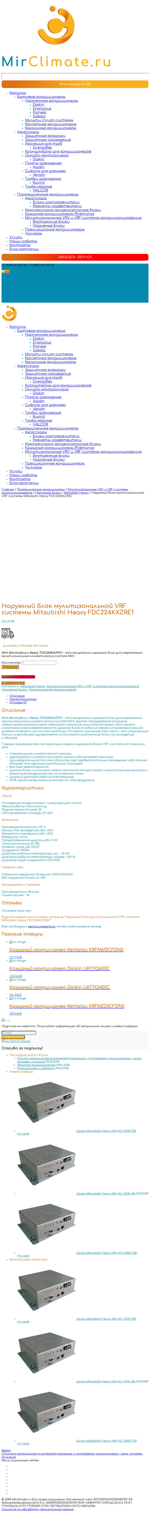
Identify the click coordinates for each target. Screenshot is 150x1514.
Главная (8, 489)
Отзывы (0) (18, 702)
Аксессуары (28, 132)
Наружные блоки (49, 226)
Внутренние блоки (51, 222)
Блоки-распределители (56, 202)
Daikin (38, 105)
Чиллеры (33, 233)
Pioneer (40, 112)
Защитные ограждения (48, 140)
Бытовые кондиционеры (41, 97)
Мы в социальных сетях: (20, 274)
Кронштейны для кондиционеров (58, 151)
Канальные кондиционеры (50, 128)
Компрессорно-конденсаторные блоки (63, 210)
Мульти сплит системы (49, 120)
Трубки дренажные (43, 179)
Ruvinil (39, 183)
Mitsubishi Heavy (76, 492)
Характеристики (23, 699)
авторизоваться (41, 926)
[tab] (78, 696)
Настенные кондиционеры (51, 101)
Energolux (42, 108)
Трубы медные (38, 186)
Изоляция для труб (43, 144)
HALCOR (40, 190)
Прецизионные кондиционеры (55, 229)
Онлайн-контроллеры (47, 155)
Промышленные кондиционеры (48, 194)
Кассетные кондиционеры (51, 124)
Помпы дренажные (43, 163)
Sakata (39, 116)
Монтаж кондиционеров (36, 1065)
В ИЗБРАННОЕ (13, 683)
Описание (17, 696)
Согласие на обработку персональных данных (38, 1509)
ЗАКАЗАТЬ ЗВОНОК (75, 257)
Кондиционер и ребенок (35, 1068)
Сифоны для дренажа (45, 171)
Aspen (39, 167)
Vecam (39, 175)
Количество (11, 662)
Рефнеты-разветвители (57, 206)
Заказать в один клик (18, 676)
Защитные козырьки (45, 136)
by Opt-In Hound (17, 1041)
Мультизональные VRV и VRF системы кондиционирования (83, 218)
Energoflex (42, 147)
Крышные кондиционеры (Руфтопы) (59, 214)
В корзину (10, 666)
